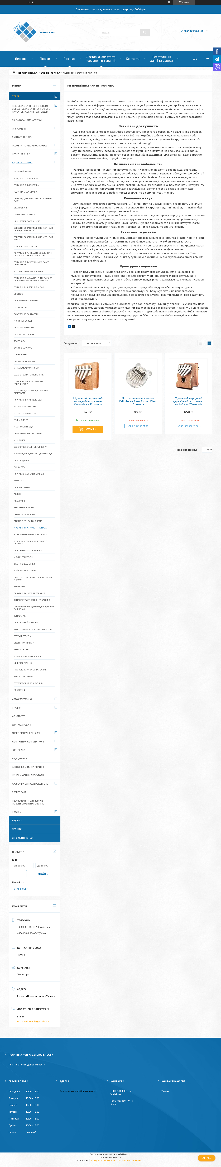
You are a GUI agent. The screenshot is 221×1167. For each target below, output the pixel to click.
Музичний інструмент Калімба (30, 527)
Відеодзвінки (19, 758)
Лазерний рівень (22, 171)
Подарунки (20, 690)
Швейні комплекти (24, 642)
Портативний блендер (25, 622)
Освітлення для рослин (26, 314)
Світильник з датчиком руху (29, 287)
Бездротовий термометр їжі (29, 374)
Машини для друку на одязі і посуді (33, 453)
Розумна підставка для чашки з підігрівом (31, 391)
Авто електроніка (22, 699)
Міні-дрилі (19, 440)
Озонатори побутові (24, 214)
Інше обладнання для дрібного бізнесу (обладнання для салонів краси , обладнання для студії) (31, 108)
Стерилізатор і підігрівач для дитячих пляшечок (34, 607)
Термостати (20, 616)
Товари (45, 58)
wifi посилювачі (21, 724)
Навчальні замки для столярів (30, 669)
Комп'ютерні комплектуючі (28, 741)
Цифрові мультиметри (26, 300)
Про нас (69, 58)
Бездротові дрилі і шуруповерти (31, 447)
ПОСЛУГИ (16, 812)
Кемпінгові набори (24, 507)
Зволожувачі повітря (25, 246)
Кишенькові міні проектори (28, 775)
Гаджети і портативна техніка (29, 145)
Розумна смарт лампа (25, 191)
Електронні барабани (25, 361)
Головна (21, 58)
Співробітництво (22, 837)
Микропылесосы (23, 321)
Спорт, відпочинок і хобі (26, 733)
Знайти (43, 873)
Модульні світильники (26, 178)
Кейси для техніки (23, 676)
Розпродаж (19, 792)
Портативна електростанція (29, 474)
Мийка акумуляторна (25, 570)
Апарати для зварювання (27, 656)
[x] (73, 326)
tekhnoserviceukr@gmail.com (33, 1021)
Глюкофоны (20, 354)
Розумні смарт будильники (28, 271)
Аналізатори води (23, 426)
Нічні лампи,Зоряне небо (27, 221)
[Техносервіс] (24, 41)
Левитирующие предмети (28, 433)
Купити (90, 429)
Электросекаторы (23, 347)
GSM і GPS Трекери (22, 137)
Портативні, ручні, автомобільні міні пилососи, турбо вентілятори (33, 254)
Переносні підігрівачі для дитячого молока (33, 578)
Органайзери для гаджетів (28, 521)
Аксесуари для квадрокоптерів (30, 783)
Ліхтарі (17, 494)
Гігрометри (19, 467)
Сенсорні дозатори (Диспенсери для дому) (33, 238)
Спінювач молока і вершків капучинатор (28, 382)
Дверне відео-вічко (24, 564)
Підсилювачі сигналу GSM (27, 120)
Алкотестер (18, 716)
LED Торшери (20, 307)
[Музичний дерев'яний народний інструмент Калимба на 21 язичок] (88, 376)
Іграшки (16, 707)
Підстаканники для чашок (28, 550)
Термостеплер (21, 649)
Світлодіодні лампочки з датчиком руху (33, 199)
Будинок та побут (50, 72)
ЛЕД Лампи (20, 500)
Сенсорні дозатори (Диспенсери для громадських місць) (33, 229)
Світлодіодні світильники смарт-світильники (32, 263)
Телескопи (19, 341)
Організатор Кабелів (24, 514)
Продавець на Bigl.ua (110, 1157)
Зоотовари (18, 750)
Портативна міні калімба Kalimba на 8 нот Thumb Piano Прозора (138, 401)
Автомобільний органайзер (28, 767)
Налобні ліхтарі (22, 487)
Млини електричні (23, 557)
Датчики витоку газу (25, 406)
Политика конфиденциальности (27, 1064)
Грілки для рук (21, 420)
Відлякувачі (20, 207)
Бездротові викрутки (25, 413)
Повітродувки (21, 460)
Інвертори (19, 480)
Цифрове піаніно (23, 663)
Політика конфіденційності (131, 1160)
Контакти (133, 58)
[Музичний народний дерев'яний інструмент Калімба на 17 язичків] (188, 376)
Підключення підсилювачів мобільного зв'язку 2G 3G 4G (28, 802)
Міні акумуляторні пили (26, 368)
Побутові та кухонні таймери (29, 593)
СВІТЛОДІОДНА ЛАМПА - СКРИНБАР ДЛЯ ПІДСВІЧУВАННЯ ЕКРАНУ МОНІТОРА (33, 279)
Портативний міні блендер (28, 399)
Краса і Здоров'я (21, 154)
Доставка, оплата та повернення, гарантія (101, 58)
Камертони (20, 586)
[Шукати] (145, 32)
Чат (209, 1158)
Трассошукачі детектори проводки (33, 629)
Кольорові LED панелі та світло (30, 534)
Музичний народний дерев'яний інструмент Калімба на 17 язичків (188, 401)
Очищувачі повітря (24, 334)
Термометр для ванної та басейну (32, 600)
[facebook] (69, 326)
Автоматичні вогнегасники (28, 683)
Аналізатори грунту (24, 327)
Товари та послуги (28, 72)
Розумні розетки (22, 636)
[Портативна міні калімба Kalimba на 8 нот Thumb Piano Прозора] (138, 376)
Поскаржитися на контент (103, 1160)
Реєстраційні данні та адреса (161, 58)
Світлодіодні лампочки (26, 185)
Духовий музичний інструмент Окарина (30, 542)
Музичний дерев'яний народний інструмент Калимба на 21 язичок (88, 401)
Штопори (18, 294)
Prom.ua (127, 1154)
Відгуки (17, 820)
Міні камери (19, 128)
